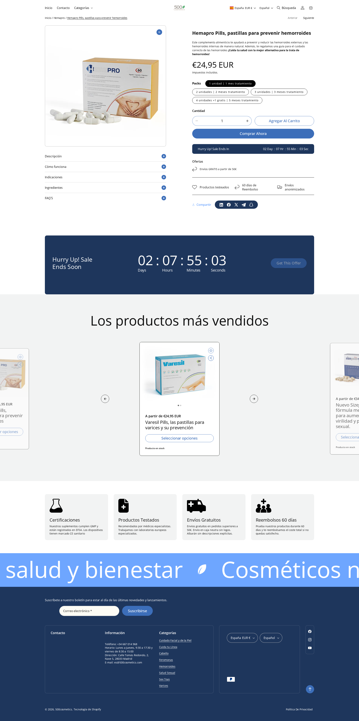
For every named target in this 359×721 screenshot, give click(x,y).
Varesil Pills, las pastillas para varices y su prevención (174, 425)
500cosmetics (63, 709)
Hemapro (59, 18)
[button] (83, 8)
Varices (163, 685)
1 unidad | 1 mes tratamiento (230, 83)
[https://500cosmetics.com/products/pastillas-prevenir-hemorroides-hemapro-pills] (221, 205)
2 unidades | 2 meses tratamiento (220, 92)
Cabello (163, 653)
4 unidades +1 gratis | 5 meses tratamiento (227, 100)
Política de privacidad (299, 709)
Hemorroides (167, 666)
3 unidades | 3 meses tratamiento (279, 92)
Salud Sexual (167, 672)
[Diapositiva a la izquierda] (105, 399)
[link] (289, 263)
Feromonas (166, 660)
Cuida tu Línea (168, 647)
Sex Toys (164, 679)
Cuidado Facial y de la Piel (175, 640)
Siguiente (308, 18)
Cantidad (198, 111)
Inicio (48, 18)
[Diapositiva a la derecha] (254, 399)
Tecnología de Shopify (87, 709)
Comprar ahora (253, 133)
